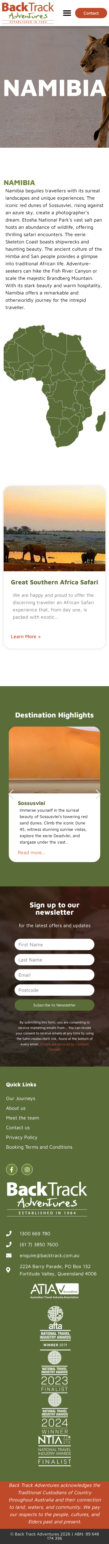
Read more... (31, 852)
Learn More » (26, 636)
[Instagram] (27, 1169)
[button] (67, 13)
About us (15, 1108)
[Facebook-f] (11, 1169)
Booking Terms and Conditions (39, 1147)
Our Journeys (20, 1098)
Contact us (18, 1127)
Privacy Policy (22, 1137)
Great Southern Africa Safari (54, 582)
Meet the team (22, 1117)
